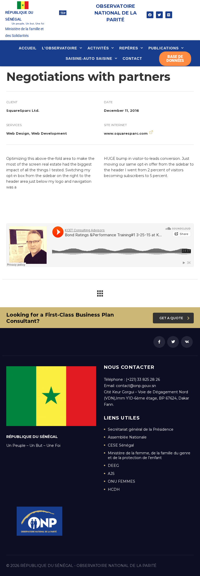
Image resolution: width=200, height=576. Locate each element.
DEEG (113, 465)
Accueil (28, 48)
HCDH (114, 489)
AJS (111, 474)
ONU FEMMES (121, 481)
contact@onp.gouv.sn (136, 385)
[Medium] (168, 14)
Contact (132, 58)
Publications (163, 48)
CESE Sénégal (121, 445)
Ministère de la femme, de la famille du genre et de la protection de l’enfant (149, 455)
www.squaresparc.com (126, 133)
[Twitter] (159, 14)
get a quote (171, 318)
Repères (128, 48)
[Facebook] (150, 14)
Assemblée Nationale (127, 437)
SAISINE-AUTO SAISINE (89, 58)
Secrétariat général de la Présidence (140, 429)
